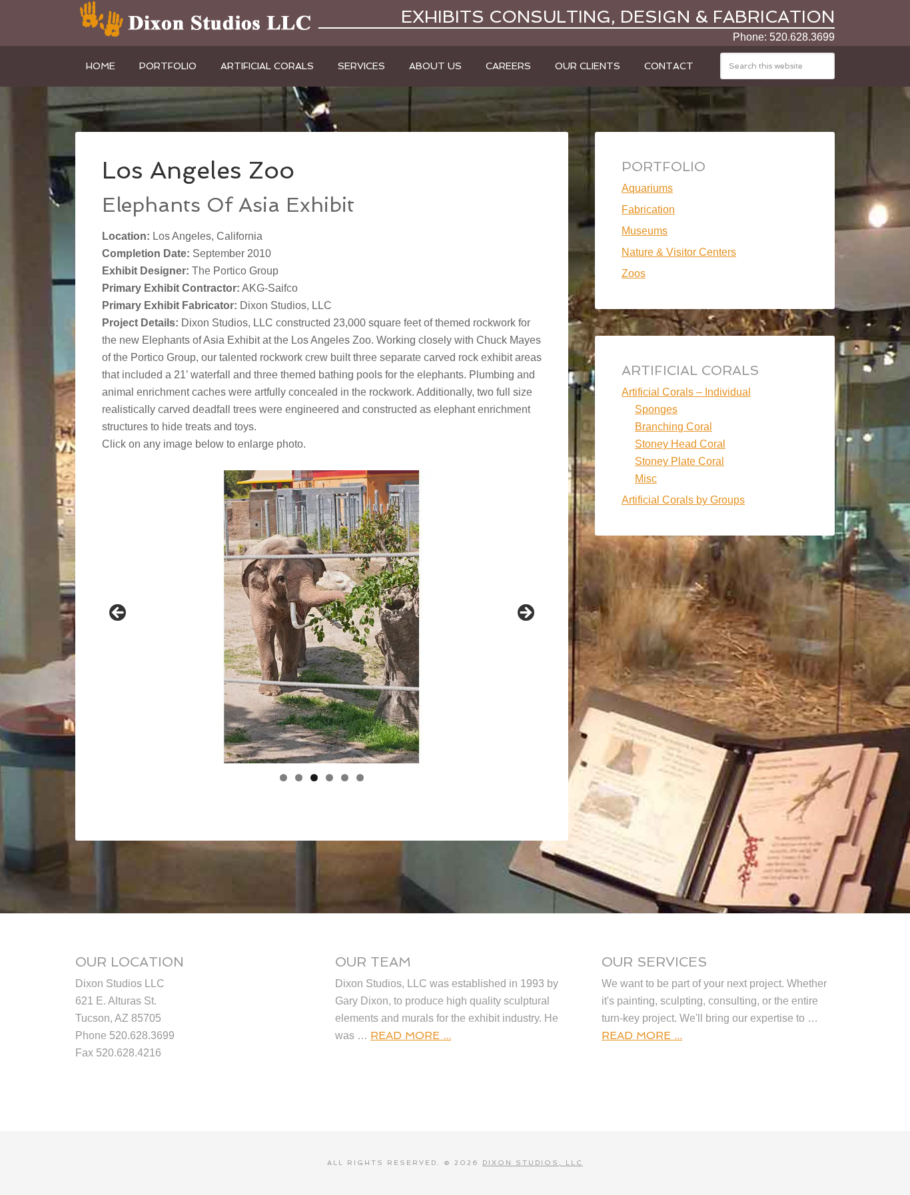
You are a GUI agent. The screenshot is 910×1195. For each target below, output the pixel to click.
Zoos (634, 273)
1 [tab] (283, 777)
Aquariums (647, 188)
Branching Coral (673, 426)
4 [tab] (329, 777)
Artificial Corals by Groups (683, 500)
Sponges (656, 409)
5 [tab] (344, 777)
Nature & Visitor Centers (679, 252)
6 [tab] (360, 777)
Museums (645, 230)
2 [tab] (298, 777)
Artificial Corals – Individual (686, 392)
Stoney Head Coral (680, 444)
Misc (646, 478)
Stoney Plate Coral (679, 461)
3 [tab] (314, 777)
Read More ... (410, 1035)
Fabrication (648, 209)
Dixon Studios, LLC (195, 20)
